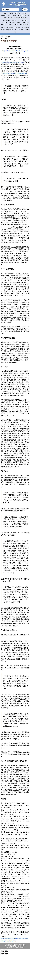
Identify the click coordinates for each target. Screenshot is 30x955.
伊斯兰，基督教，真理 (18, 3)
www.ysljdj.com (16, 944)
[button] (25, 9)
